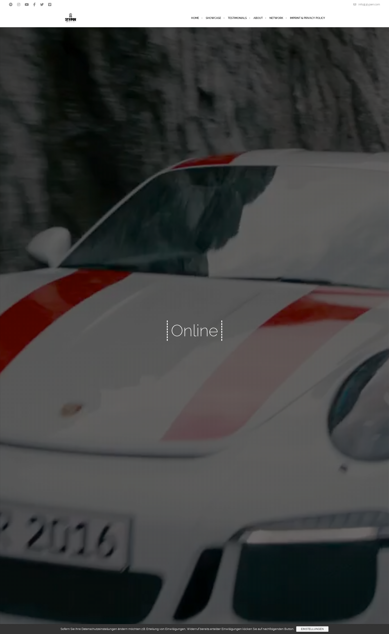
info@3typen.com (369, 4)
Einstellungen (312, 629)
